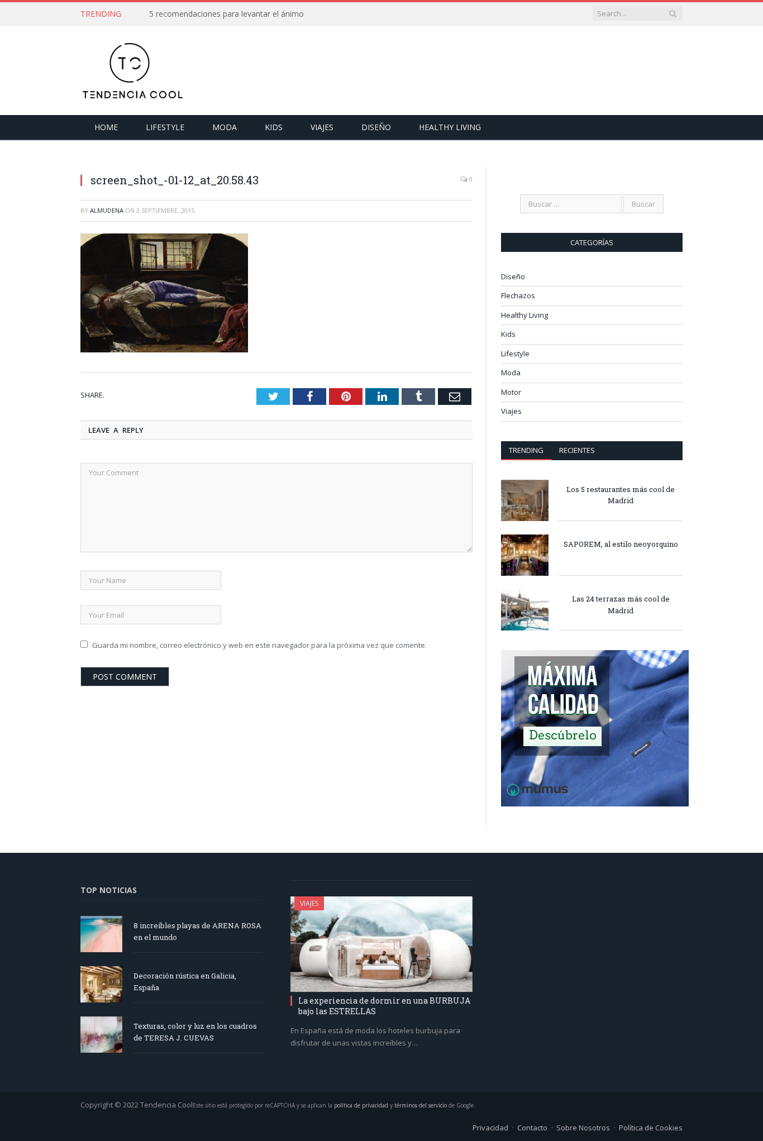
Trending (526, 450)
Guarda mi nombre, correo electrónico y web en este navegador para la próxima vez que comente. (259, 645)
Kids (274, 127)
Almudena (106, 210)
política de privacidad (361, 1105)
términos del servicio (420, 1105)
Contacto (532, 1128)
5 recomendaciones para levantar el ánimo (226, 14)
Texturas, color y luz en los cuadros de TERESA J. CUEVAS (195, 1032)
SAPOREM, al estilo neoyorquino (621, 544)
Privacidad (490, 1128)
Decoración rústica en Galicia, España (184, 981)
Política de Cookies (651, 1128)
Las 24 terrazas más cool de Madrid (621, 604)
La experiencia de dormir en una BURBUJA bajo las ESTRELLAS (384, 1005)
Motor (511, 392)
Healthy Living (450, 127)
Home (106, 127)
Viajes (322, 127)
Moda (224, 127)
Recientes (577, 450)
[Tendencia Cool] (132, 68)
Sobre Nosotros (583, 1128)
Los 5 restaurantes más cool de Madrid (620, 495)
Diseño (376, 127)
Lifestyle (165, 127)
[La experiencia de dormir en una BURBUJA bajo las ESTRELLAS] (381, 944)
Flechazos (518, 295)
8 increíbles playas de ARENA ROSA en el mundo (197, 931)
